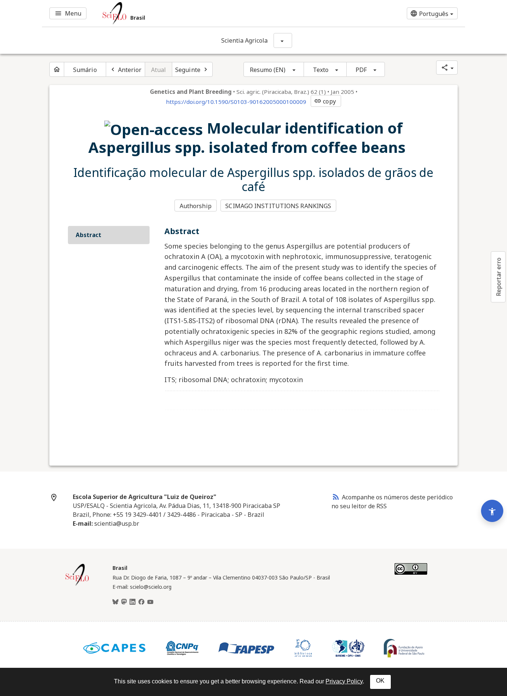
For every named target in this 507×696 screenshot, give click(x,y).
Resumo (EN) (268, 70)
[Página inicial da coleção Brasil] (77, 585)
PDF (361, 70)
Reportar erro (498, 276)
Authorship (196, 206)
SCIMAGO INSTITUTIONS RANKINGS (278, 206)
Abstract (88, 235)
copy (325, 101)
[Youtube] (150, 602)
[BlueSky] (115, 602)
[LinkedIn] (132, 602)
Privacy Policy (344, 681)
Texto (321, 70)
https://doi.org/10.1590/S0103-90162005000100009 (236, 101)
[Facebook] (141, 602)
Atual (158, 70)
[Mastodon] (124, 602)
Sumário (85, 70)
